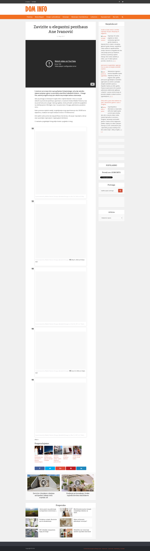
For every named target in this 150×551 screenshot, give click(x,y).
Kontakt (34, 2)
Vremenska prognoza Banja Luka (92, 548)
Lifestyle (94, 17)
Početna (29, 17)
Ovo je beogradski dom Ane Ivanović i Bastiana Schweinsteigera (39, 459)
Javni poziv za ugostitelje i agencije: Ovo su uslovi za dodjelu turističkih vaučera (111, 67)
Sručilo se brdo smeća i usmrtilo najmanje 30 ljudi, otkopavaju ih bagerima (110, 31)
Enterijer (66, 17)
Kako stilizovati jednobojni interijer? (80, 520)
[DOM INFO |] (36, 9)
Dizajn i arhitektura (53, 17)
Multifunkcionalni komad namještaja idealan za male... (82, 510)
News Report (39, 17)
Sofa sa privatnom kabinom (65, 457)
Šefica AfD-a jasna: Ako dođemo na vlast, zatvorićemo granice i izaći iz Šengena (111, 102)
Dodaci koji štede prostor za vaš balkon (77, 457)
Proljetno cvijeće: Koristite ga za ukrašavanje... (48, 520)
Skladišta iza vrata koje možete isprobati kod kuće (82, 530)
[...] (115, 61)
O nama (28, 2)
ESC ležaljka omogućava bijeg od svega (47, 530)
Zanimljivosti (105, 17)
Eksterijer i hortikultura (79, 17)
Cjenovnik (110, 548)
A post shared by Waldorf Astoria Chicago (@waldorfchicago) (52, 196)
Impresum (104, 548)
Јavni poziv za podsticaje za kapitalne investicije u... (48, 510)
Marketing (117, 548)
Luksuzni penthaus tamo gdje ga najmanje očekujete (48, 458)
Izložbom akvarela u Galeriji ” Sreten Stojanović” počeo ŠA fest (57, 459)
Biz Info (115, 17)
